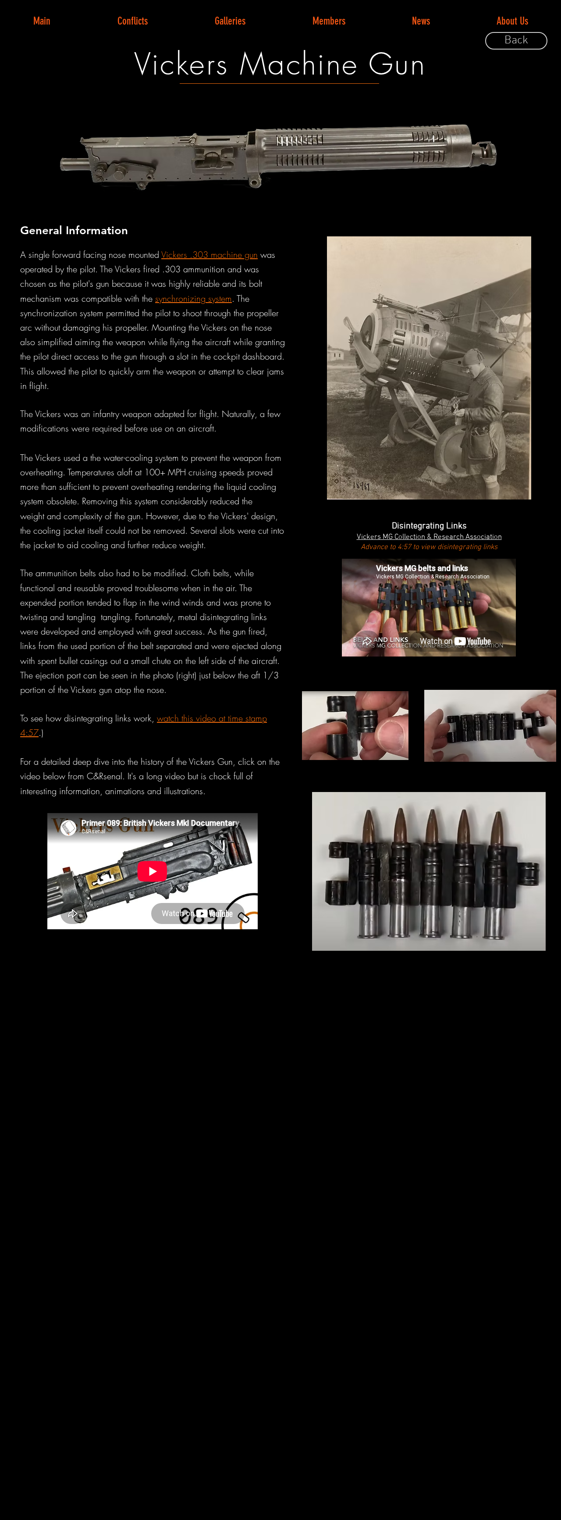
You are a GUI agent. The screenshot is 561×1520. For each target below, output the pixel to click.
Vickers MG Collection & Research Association (429, 537)
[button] (132, 21)
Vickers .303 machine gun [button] (209, 254)
